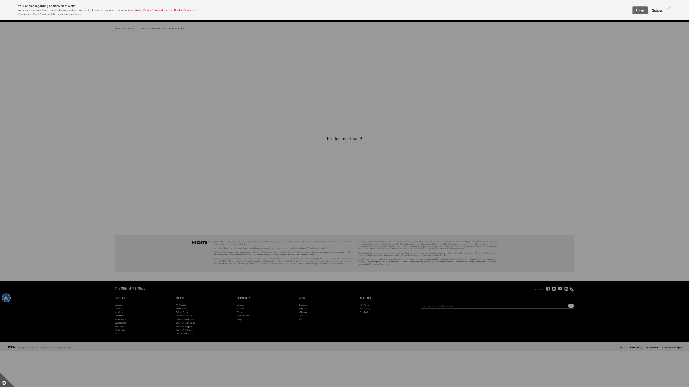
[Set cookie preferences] (7, 380)
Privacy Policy (142, 10)
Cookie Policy (182, 10)
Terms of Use (160, 10)
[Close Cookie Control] (669, 8)
